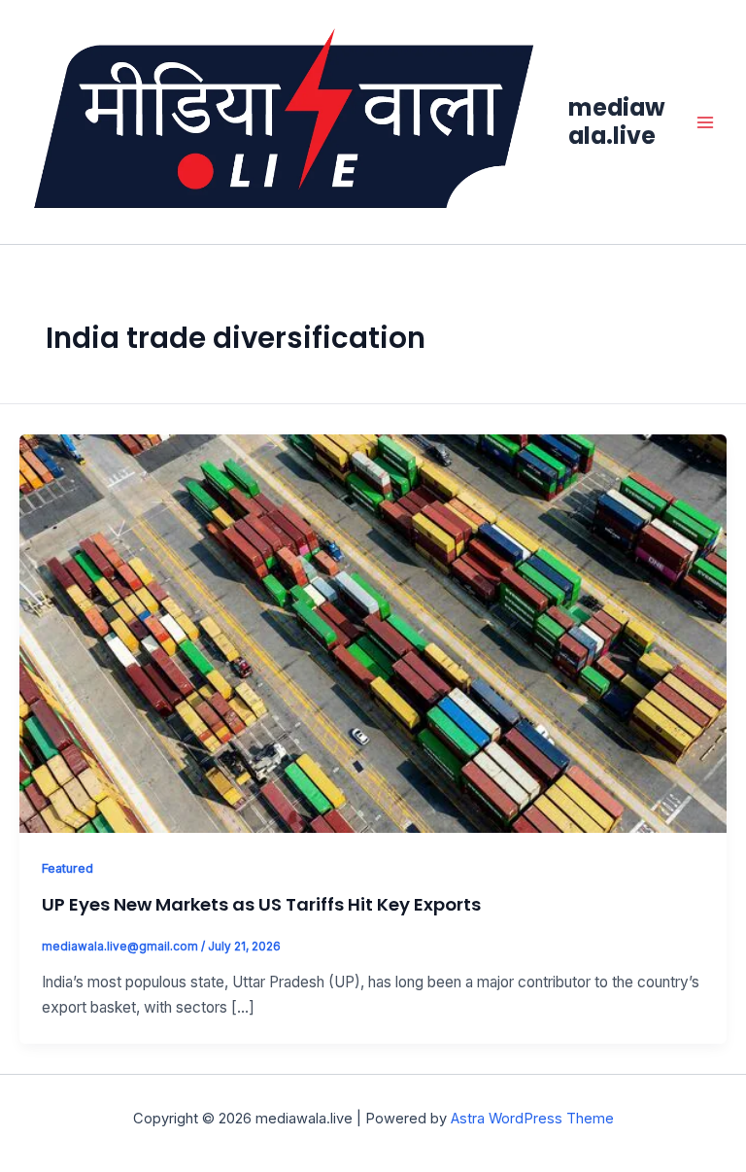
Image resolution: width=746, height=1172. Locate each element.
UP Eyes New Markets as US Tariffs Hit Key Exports (261, 904)
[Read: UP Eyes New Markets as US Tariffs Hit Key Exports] (373, 632)
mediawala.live (616, 121)
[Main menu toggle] (706, 122)
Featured (67, 868)
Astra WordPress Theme (532, 1118)
